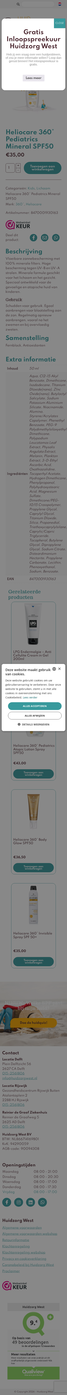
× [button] (59, 668)
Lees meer (34, 78)
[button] (33, 724)
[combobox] (54, 669)
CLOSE (59, 23)
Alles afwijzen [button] (35, 715)
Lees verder (30, 697)
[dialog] (33, 697)
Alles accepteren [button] (35, 706)
